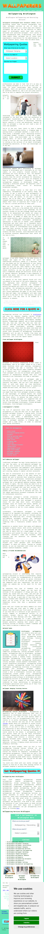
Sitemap (4, 911)
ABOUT (28, 10)
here (17, 808)
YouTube (5, 723)
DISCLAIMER (39, 10)
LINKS (24, 10)
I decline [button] (26, 922)
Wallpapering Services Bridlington (16, 811)
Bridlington (37, 314)
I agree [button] (26, 918)
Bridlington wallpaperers (31, 631)
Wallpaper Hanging (8, 913)
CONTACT (33, 10)
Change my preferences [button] (26, 927)
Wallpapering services (10, 314)
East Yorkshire (35, 678)
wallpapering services (10, 678)
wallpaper (6, 544)
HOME (20, 10)
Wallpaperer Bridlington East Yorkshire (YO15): (19, 22)
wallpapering (27, 331)
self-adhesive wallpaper (23, 511)
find (10, 779)
